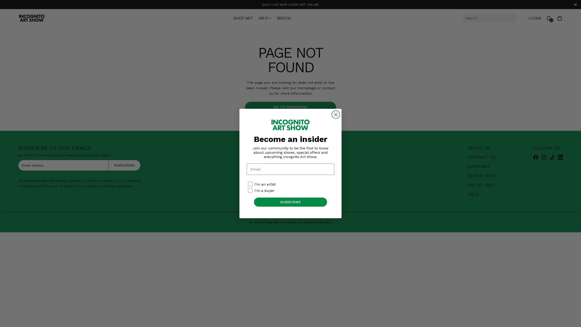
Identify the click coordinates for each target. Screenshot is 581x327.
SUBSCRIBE (290, 202)
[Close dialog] (336, 115)
